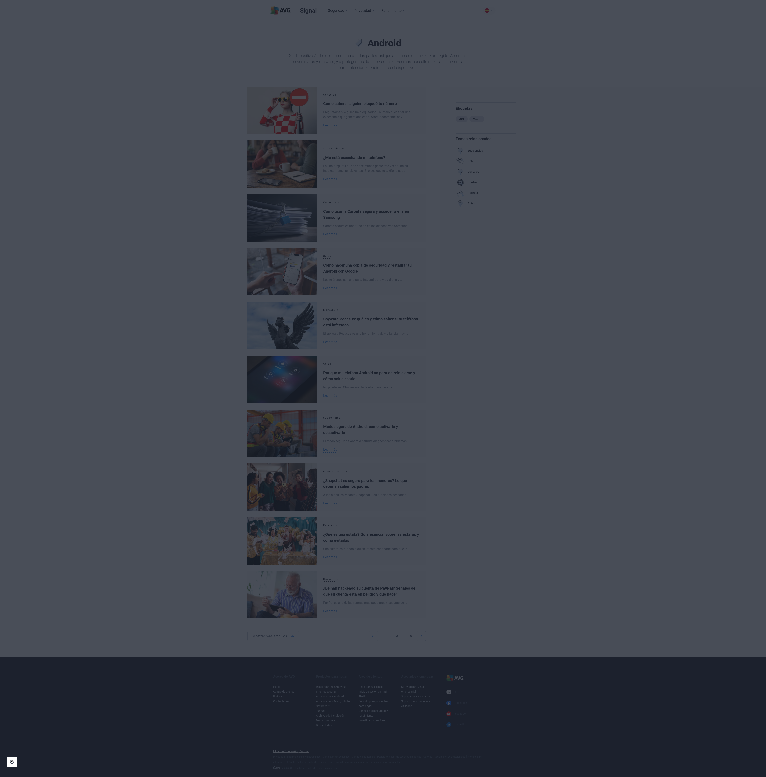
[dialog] (383, 388)
